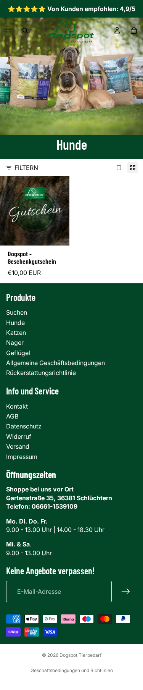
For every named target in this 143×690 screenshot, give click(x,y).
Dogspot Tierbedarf (80, 655)
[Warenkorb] (133, 30)
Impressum (21, 457)
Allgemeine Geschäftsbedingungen (55, 363)
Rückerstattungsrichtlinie (41, 373)
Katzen (16, 332)
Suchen (16, 312)
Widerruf (18, 436)
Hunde (15, 322)
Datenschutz (24, 426)
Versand (17, 446)
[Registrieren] (126, 591)
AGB (12, 416)
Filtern (26, 167)
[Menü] (9, 31)
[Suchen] (25, 30)
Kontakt (17, 406)
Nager (15, 342)
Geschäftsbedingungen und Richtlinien (72, 670)
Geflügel (18, 353)
